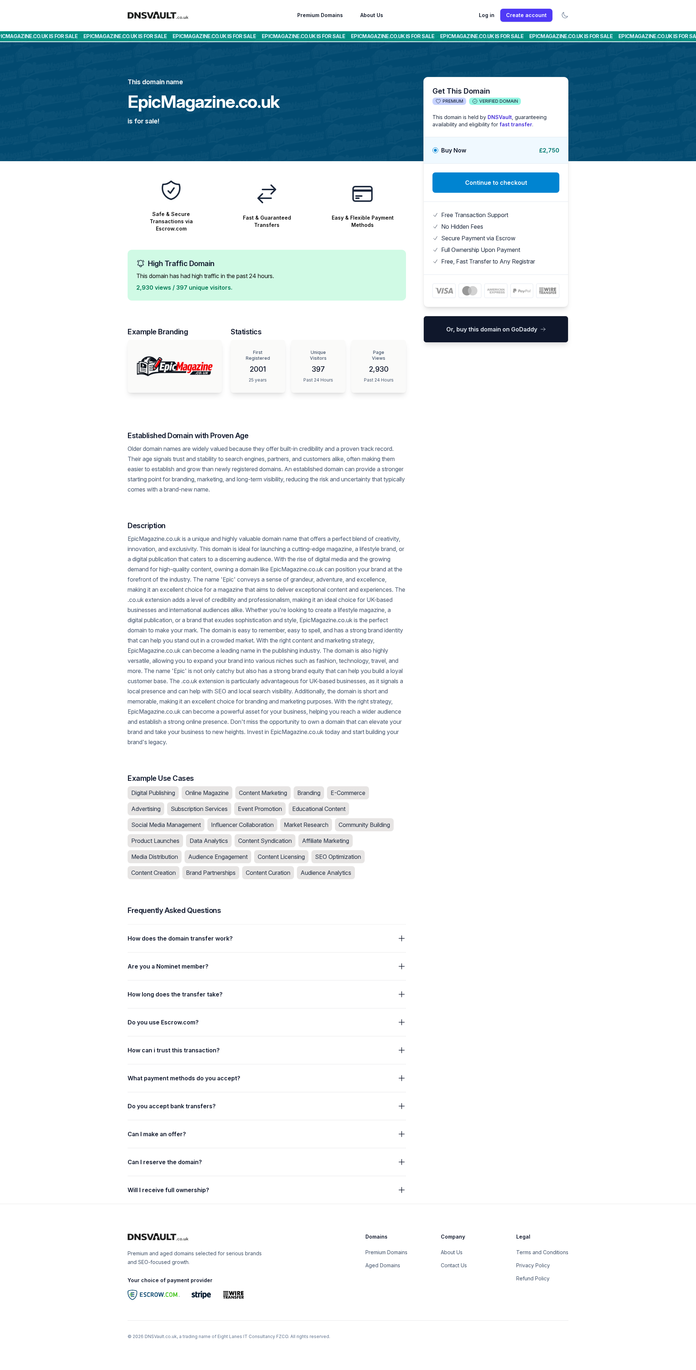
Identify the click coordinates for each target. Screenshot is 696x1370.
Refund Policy (533, 1278)
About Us (371, 15)
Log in (486, 15)
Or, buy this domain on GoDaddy (491, 329)
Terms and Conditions (542, 1252)
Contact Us (454, 1265)
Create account (526, 15)
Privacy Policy (533, 1265)
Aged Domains (382, 1265)
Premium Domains (320, 15)
